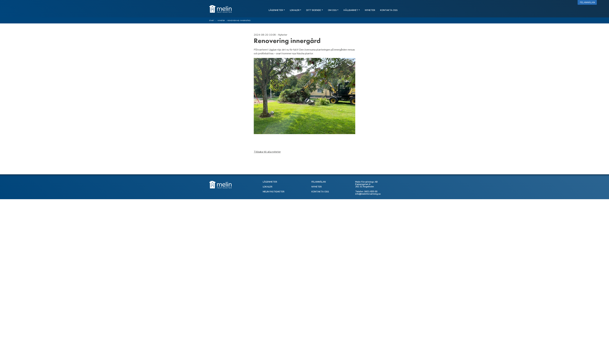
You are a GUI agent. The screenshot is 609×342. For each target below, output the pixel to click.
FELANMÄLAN (318, 181)
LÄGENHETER (270, 181)
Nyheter (370, 10)
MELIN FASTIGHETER (273, 191)
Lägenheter (276, 10)
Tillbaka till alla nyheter (267, 152)
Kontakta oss (389, 10)
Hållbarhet (351, 10)
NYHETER (316, 186)
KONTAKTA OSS (320, 191)
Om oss (332, 10)
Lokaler (294, 10)
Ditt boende (313, 10)
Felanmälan (588, 2)
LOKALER (267, 186)
